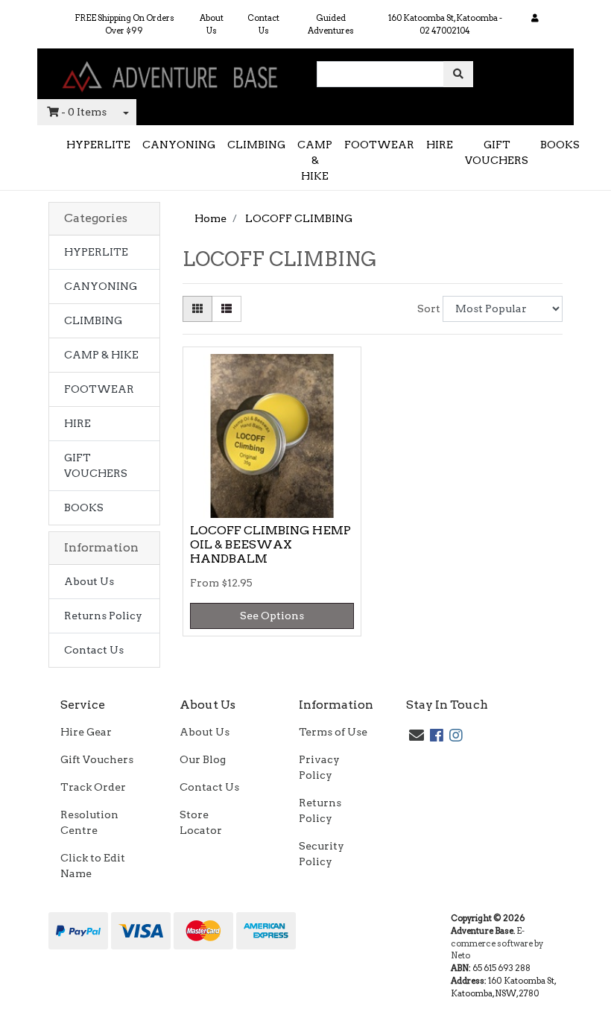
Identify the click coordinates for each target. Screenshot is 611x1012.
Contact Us (263, 24)
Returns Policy (103, 616)
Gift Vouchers (96, 759)
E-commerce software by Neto (497, 943)
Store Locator (201, 822)
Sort (428, 308)
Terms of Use (333, 732)
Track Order (93, 787)
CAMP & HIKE (314, 160)
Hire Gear (86, 732)
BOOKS (560, 145)
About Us (212, 24)
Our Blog (203, 759)
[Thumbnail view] (197, 309)
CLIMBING (256, 145)
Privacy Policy (319, 767)
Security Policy (321, 853)
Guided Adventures (331, 24)
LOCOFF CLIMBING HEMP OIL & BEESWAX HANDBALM (270, 544)
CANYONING (178, 145)
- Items (84, 112)
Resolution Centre (89, 822)
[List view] (226, 309)
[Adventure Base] (171, 73)
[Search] (458, 74)
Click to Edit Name (92, 865)
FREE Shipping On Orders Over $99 (124, 24)
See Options (272, 616)
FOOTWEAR (379, 145)
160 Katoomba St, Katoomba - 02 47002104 (445, 24)
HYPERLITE (98, 145)
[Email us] (416, 735)
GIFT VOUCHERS (496, 152)
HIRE (439, 145)
